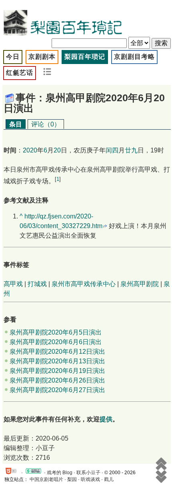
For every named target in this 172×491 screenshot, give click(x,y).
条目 (15, 124)
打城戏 (37, 284)
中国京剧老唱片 (46, 479)
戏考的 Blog (59, 472)
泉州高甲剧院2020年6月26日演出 (57, 380)
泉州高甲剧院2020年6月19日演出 (57, 370)
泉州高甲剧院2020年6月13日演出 (57, 361)
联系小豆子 (88, 472)
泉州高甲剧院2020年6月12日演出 (57, 351)
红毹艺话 (19, 72)
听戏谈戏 (90, 479)
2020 (30, 150)
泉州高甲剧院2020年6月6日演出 (56, 342)
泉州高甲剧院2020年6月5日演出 (56, 332)
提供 (106, 419)
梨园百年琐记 (84, 56)
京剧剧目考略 (134, 56)
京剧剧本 (42, 56)
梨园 (72, 479)
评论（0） (45, 124)
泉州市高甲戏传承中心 (84, 284)
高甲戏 (13, 284)
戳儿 (109, 479)
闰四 (112, 150)
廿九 (131, 150)
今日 (13, 56)
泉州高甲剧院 (139, 284)
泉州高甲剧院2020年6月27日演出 (57, 390)
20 (57, 150)
